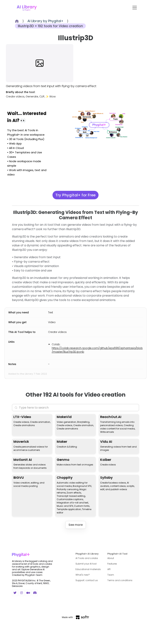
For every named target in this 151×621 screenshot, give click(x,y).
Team (110, 574)
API (108, 569)
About (110, 558)
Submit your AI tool (86, 563)
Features (112, 563)
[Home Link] (26, 7)
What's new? (83, 574)
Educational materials (88, 569)
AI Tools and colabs (87, 558)
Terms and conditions (119, 580)
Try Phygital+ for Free (75, 195)
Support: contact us (87, 580)
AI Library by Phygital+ (45, 21)
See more (76, 525)
